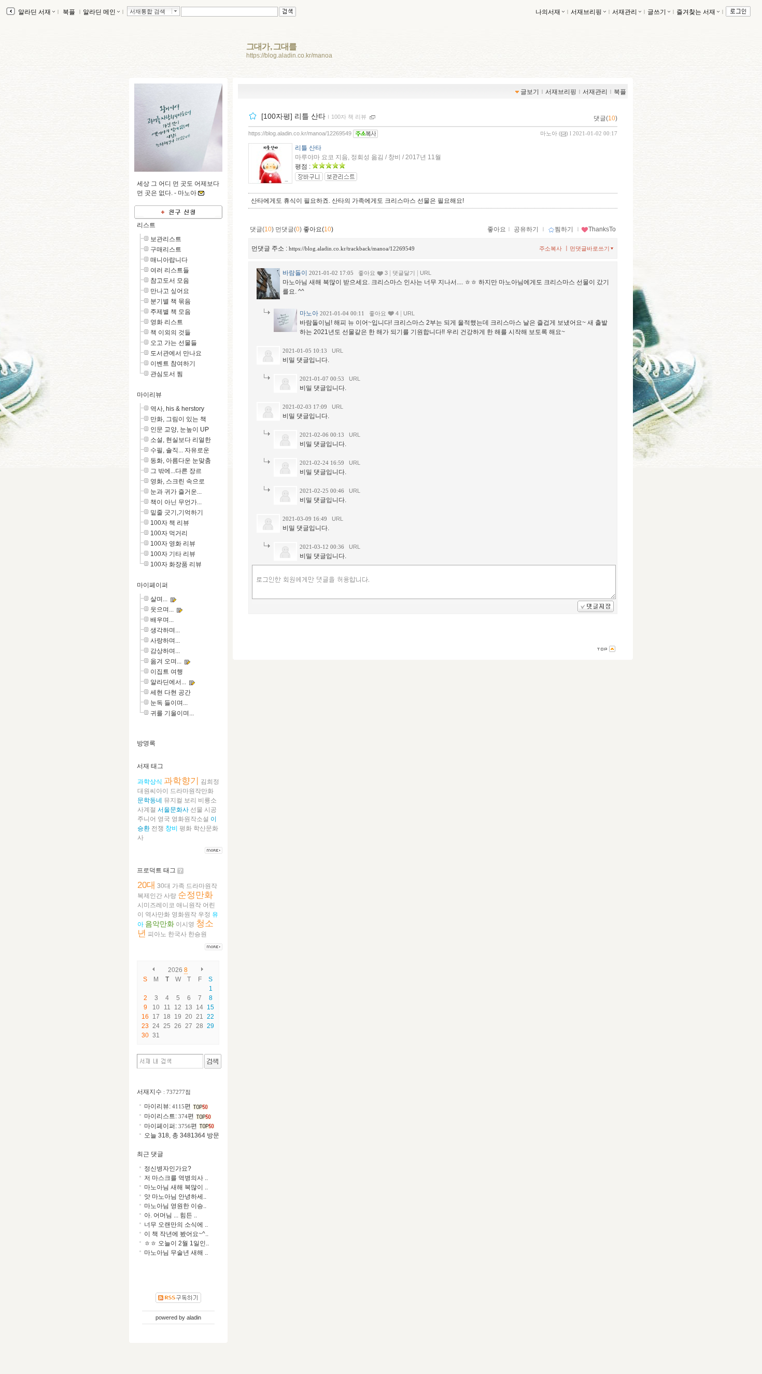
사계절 (146, 809)
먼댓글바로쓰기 (590, 248)
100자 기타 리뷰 (172, 554)
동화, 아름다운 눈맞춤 (180, 460)
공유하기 (526, 229)
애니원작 (188, 905)
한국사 (177, 934)
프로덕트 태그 (156, 870)
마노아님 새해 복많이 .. (176, 1187)
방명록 (146, 743)
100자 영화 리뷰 (172, 543)
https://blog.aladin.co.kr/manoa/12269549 (299, 133)
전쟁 (157, 828)
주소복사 (550, 248)
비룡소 (207, 800)
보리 (190, 800)
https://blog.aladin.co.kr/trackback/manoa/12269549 (352, 248)
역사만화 (157, 914)
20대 (146, 885)
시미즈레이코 (156, 905)
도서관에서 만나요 (176, 353)
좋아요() (318, 229)
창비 (171, 828)
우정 (204, 914)
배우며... (162, 619)
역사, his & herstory (177, 408)
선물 (196, 809)
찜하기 (564, 229)
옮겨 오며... (165, 661)
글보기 (529, 91)
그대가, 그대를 (271, 46)
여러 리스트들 (169, 270)
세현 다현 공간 (170, 692)
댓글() (605, 118)
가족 (178, 886)
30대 (164, 886)
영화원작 (184, 914)
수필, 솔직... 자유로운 (179, 450)
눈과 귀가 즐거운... (176, 491)
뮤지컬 (173, 800)
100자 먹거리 (169, 533)
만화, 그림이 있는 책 (178, 419)
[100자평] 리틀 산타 (293, 116)
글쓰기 (656, 12)
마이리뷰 (149, 394)
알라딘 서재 (34, 12)
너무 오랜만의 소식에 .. (176, 1224)
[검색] (212, 1061)
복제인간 (149, 895)
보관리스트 (165, 239)
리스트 (146, 225)
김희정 (210, 781)
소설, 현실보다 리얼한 (180, 439)
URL (425, 273)
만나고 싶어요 (169, 291)
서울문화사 (173, 809)
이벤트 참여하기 (172, 363)
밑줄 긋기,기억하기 (176, 512)
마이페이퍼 (152, 585)
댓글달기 (403, 273)
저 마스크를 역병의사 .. (176, 1178)
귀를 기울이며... (172, 713)
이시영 (185, 924)
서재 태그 (150, 766)
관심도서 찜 (166, 374)
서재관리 (624, 12)
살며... (158, 599)
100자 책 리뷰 (348, 117)
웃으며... (162, 609)
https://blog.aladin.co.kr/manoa (289, 55)
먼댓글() (288, 229)
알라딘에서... (168, 682)
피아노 (157, 934)
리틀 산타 (308, 147)
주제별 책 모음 (170, 311)
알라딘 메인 (99, 12)
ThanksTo (602, 229)
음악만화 (159, 924)
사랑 (170, 895)
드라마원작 (201, 886)
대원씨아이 (152, 791)
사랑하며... (165, 640)
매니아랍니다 (169, 259)
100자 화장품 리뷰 (176, 564)
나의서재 (547, 12)
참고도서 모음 (169, 280)
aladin (194, 1317)
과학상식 (149, 781)
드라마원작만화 (192, 791)
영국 (164, 819)
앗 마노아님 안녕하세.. (175, 1196)
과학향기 (181, 781)
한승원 (197, 934)
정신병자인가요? (167, 1168)
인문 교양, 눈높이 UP (179, 429)
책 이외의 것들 (170, 332)
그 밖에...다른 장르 (176, 471)
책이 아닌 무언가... (176, 502)
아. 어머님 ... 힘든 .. (170, 1215)
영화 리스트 (166, 322)
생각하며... (165, 630)
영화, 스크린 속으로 (177, 481)
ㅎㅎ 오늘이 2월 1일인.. (176, 1243)
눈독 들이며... (169, 702)
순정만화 (195, 895)
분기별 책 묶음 (170, 301)
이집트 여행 (166, 671)
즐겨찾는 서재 (695, 12)
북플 (69, 12)
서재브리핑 (586, 12)
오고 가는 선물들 (173, 342)
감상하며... (165, 651)
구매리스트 (165, 249)
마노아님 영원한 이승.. (175, 1206)
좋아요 (496, 229)
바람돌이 (295, 272)
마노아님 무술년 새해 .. (176, 1252)
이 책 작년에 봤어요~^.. (176, 1234)
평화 (185, 828)
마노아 (548, 133)
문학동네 (149, 800)
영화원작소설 (190, 819)
